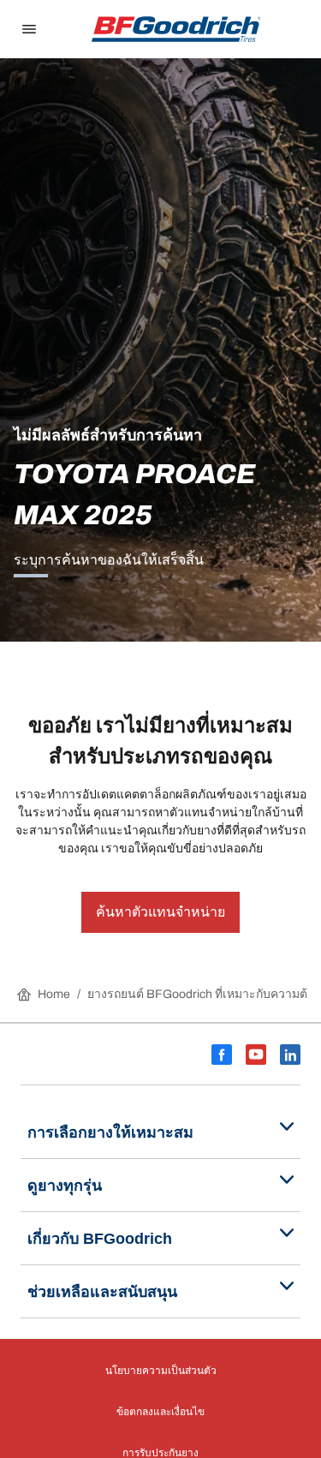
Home (54, 994)
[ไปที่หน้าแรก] (176, 29)
